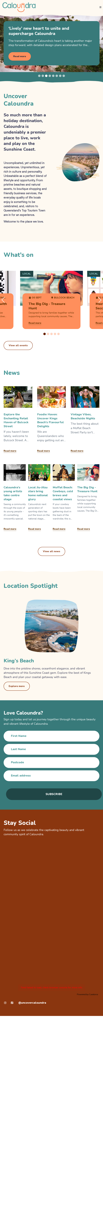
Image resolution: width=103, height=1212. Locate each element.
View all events (18, 345)
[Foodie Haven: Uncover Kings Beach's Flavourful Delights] (51, 420)
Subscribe (54, 794)
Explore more (17, 686)
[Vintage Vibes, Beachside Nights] (85, 420)
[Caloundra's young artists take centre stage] (15, 498)
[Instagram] (5, 1002)
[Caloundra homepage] (19, 7)
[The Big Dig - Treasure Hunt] (88, 498)
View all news (51, 551)
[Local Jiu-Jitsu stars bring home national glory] (39, 498)
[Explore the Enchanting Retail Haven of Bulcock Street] (18, 420)
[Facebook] (12, 1002)
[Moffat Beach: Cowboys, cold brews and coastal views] (64, 498)
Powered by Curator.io (87, 994)
